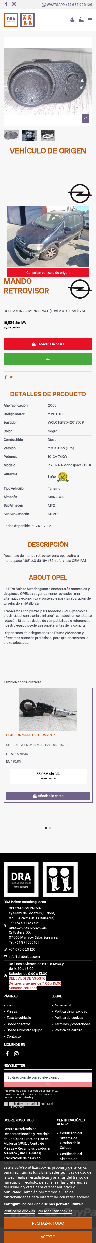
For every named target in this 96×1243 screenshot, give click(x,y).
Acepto (48, 1237)
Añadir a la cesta (51, 344)
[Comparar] (88, 695)
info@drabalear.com (24, 956)
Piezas (12, 1011)
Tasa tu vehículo (19, 1017)
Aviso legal (63, 1005)
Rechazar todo (48, 1223)
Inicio (11, 1005)
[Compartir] (6, 377)
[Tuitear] (11, 377)
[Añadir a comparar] (48, 359)
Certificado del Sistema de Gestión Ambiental (74, 1159)
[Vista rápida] (88, 704)
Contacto (14, 1036)
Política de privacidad (71, 1011)
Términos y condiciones (73, 1024)
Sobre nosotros (19, 1024)
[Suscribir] (48, 1084)
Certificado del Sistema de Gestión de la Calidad (71, 1140)
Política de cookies (69, 1017)
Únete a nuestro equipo (24, 1030)
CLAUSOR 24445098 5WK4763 (30, 735)
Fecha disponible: (17, 526)
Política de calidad (68, 1030)
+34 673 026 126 (79, 4)
